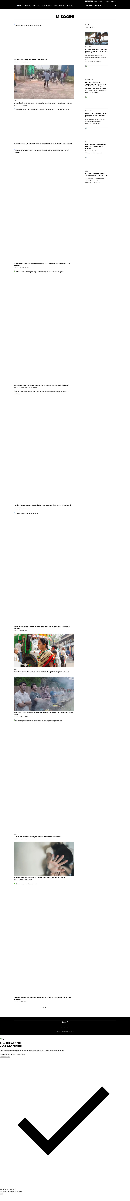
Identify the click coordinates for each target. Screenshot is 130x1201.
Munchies (49, 5)
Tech (43, 5)
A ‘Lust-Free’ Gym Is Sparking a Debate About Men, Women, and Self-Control (96, 51)
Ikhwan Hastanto (25, 267)
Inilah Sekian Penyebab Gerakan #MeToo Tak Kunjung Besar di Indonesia (39, 877)
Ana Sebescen (34, 387)
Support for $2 (4, 1054)
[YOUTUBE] (69, 1027)
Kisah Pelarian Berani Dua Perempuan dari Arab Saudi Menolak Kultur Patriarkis (41, 385)
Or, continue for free (5, 1056)
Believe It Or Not (89, 46)
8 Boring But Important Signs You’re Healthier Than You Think (96, 174)
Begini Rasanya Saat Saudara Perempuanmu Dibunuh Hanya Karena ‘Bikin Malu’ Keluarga (42, 627)
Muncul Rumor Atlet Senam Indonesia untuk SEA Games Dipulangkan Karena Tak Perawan (42, 264)
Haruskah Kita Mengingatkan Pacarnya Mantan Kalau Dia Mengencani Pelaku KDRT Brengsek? (43, 998)
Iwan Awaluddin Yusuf (26, 879)
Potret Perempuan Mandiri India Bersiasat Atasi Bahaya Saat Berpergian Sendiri (41, 672)
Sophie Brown (24, 630)
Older (44, 1008)
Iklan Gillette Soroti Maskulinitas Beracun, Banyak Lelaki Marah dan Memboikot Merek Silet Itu (43, 713)
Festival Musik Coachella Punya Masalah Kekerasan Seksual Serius (37, 837)
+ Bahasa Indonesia (111, 1)
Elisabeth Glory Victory (27, 146)
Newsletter (97, 5)
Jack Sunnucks (24, 716)
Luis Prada (96, 92)
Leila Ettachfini (25, 839)
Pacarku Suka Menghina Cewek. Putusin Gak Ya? (31, 59)
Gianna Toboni (24, 387)
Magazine (28, 5)
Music (56, 5)
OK (1, 1194)
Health (86, 171)
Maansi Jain (24, 674)
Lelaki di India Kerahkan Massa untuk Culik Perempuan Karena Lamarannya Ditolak (43, 103)
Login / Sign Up (98, 1)
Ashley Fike (99, 61)
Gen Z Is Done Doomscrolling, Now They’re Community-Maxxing (95, 146)
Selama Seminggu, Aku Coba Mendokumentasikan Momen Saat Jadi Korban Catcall (43, 144)
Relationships (88, 110)
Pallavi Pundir (25, 105)
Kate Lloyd (23, 1001)
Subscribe (88, 5)
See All (87, 25)
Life (39, 5)
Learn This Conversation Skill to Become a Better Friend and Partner (96, 115)
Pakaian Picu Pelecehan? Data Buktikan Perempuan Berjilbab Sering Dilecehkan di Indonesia (42, 506)
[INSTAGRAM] (63, 1027)
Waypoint (62, 5)
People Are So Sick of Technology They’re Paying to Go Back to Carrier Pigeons (95, 84)
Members (70, 5)
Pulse (34, 5)
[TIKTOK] (66, 1027)
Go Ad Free (88, 1)
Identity (15, 669)
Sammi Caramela (98, 153)
